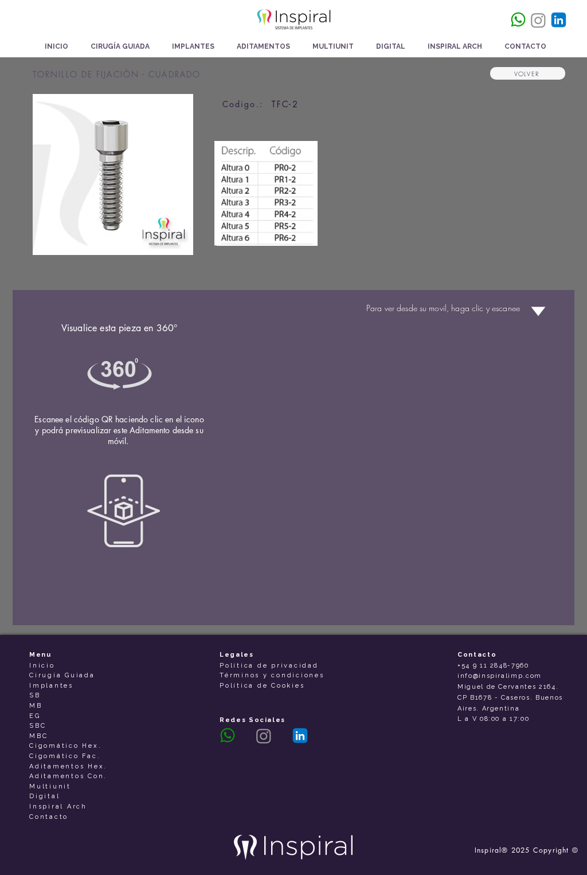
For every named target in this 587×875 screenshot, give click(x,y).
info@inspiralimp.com (499, 676)
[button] (193, 46)
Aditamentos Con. (68, 776)
